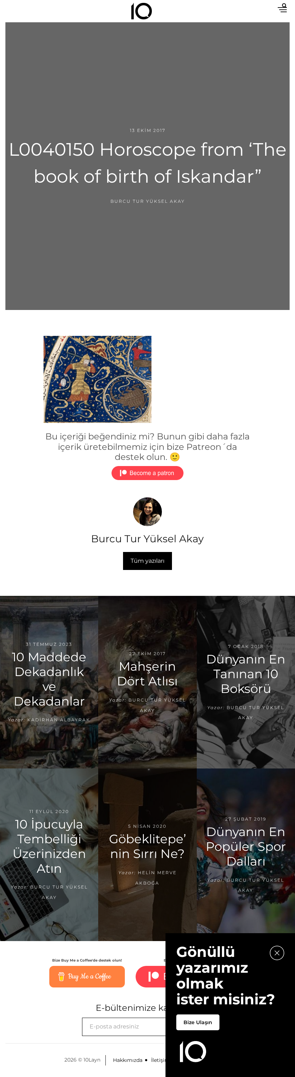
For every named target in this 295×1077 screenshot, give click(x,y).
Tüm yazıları (147, 560)
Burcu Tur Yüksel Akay (147, 201)
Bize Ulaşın (197, 1022)
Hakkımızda (127, 1060)
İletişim (160, 1060)
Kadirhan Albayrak (58, 719)
